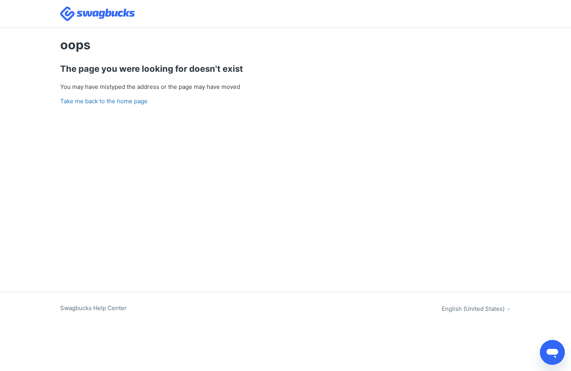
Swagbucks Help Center (93, 308)
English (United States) (474, 308)
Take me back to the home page (104, 101)
